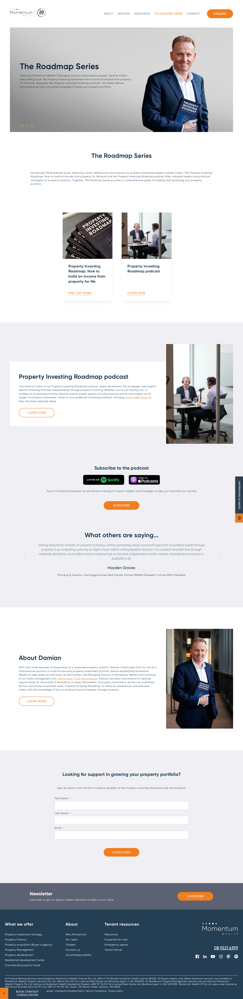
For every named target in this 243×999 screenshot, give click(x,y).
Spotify (129, 397)
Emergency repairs (116, 944)
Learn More (36, 701)
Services (124, 13)
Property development (19, 954)
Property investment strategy (23, 934)
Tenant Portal (113, 949)
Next (218, 554)
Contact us (73, 949)
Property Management (19, 949)
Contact (193, 13)
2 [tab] (27, 125)
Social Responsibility (79, 954)
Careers (71, 944)
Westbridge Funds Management (78, 678)
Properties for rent (116, 939)
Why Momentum (76, 934)
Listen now (36, 412)
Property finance (15, 939)
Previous (24, 554)
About (108, 13)
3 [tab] (32, 125)
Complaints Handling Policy (69, 991)
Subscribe (121, 505)
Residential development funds (24, 960)
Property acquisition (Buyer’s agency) (28, 944)
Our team (72, 939)
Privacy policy (115, 991)
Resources (142, 13)
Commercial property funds (22, 965)
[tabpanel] (121, 79)
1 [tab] (22, 125)
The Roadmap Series (168, 13)
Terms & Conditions (96, 991)
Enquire (220, 13)
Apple (143, 397)
